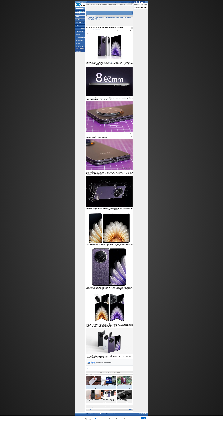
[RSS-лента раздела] (132, 4)
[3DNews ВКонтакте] (133, 2)
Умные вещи (78, 43)
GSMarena (88, 368)
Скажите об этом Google (91, 362)
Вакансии (78, 51)
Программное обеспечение (80, 37)
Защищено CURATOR (143, 413)
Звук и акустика (78, 19)
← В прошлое (88, 409)
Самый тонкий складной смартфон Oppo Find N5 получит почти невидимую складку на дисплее (123, 401)
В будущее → (130, 409)
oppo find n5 (90, 407)
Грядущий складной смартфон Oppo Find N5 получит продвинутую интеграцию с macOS (93, 401)
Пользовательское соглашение (110, 413)
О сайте (116, 2)
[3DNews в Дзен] (138, 2)
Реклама (120, 2)
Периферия (78, 34)
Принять (143, 418)
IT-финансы (78, 13)
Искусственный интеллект (80, 22)
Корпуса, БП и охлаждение (80, 23)
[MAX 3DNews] (136, 2)
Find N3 (110, 62)
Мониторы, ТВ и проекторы (80, 28)
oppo (93, 407)
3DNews (87, 4)
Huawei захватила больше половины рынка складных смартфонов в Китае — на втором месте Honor (124, 387)
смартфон (95, 407)
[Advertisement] (109, 8)
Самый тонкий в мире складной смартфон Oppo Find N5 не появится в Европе (108, 387)
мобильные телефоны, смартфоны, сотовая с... (109, 4)
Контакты (128, 2)
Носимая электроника (79, 31)
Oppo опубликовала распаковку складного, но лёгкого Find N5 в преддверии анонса (108, 400)
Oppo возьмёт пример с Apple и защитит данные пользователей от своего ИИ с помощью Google (93, 387)
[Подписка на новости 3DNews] (142, 2)
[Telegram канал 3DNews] (141, 2)
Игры (76, 20)
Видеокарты (78, 17)
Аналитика (77, 16)
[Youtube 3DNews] (135, 2)
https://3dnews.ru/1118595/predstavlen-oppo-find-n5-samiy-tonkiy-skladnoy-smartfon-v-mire (106, 406)
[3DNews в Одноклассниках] (139, 2)
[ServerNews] (80, 12)
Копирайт (101, 413)
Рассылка (124, 2)
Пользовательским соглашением (101, 418)
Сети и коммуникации (79, 40)
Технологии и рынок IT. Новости (95, 4)
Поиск (105, 413)
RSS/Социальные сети (80, 48)
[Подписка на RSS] (144, 2)
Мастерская (78, 25)
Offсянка (77, 14)
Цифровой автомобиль (79, 46)
